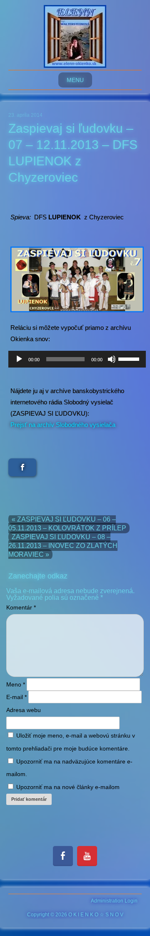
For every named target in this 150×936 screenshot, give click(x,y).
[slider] (130, 358)
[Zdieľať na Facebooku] (22, 467)
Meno (15, 684)
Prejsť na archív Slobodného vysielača (62, 424)
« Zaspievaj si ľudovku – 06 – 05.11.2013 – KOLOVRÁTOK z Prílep (67, 524)
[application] (77, 359)
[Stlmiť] (112, 359)
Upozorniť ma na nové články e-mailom (68, 787)
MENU (75, 80)
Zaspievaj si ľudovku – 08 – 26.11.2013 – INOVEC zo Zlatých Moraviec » (63, 545)
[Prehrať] (19, 359)
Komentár (21, 607)
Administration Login (114, 900)
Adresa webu (23, 710)
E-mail (16, 697)
